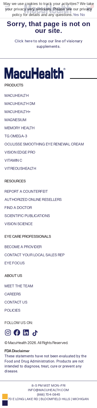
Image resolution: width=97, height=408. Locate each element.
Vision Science (18, 224)
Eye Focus (15, 263)
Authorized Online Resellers (33, 199)
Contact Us (16, 302)
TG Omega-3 (16, 136)
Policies (12, 310)
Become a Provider (23, 246)
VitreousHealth (20, 168)
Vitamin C (13, 160)
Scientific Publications (27, 215)
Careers (13, 294)
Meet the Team (19, 286)
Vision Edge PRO (20, 152)
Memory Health (20, 128)
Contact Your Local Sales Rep (35, 255)
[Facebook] (17, 332)
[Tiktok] (35, 333)
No (82, 15)
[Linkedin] (26, 332)
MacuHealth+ (18, 111)
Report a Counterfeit (26, 191)
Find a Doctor (18, 207)
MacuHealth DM (20, 103)
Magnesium (15, 119)
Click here (23, 41)
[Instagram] (8, 332)
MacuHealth (17, 95)
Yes (76, 15)
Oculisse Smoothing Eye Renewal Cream (44, 144)
